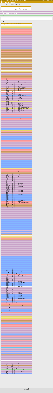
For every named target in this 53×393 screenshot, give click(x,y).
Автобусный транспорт (9, 2)
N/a (4, 25)
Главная (24, 388)
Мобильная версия (26, 389)
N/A (4, 24)
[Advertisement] (26, 381)
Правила (29, 388)
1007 (1, 362)
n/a (1, 312)
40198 (2, 119)
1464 (1, 192)
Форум (26, 388)
